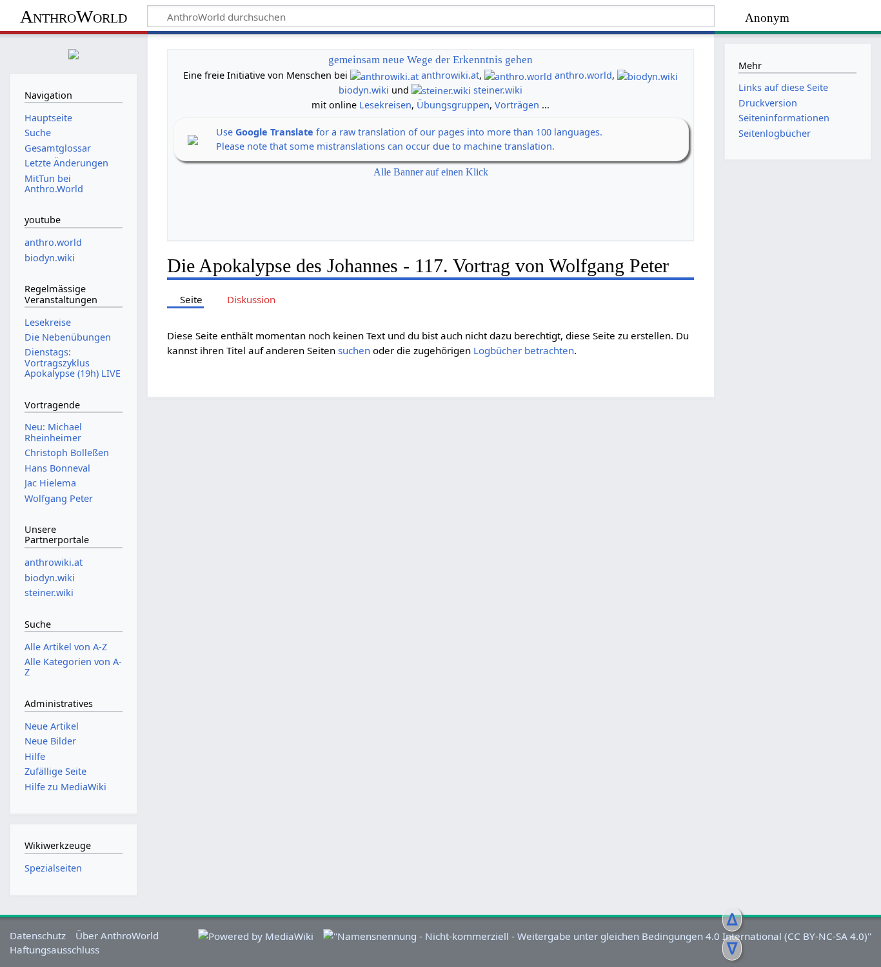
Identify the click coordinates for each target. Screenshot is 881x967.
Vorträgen (517, 105)
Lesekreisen (385, 105)
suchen (354, 350)
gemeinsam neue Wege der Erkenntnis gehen (430, 60)
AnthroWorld (73, 16)
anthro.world (583, 75)
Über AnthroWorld (117, 935)
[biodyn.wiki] (647, 75)
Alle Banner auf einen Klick (430, 171)
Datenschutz (38, 935)
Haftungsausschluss (54, 949)
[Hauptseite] (73, 52)
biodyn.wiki (364, 90)
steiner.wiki (497, 90)
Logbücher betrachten (523, 350)
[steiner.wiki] (441, 90)
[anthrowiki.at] (384, 75)
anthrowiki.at (450, 75)
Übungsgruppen (453, 105)
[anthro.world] (518, 75)
